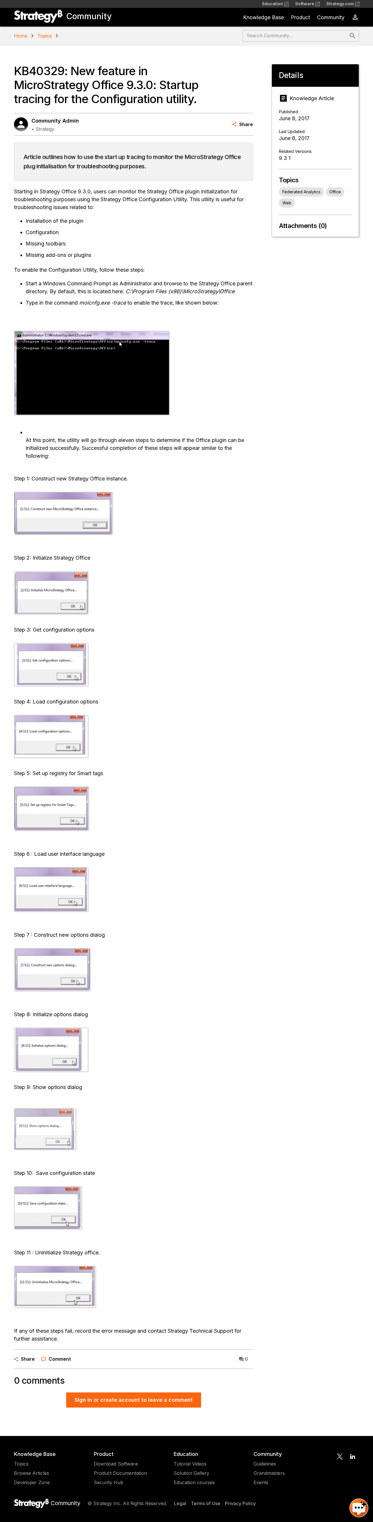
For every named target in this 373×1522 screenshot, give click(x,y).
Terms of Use (205, 1503)
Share (246, 124)
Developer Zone (32, 1482)
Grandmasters (269, 1473)
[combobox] (295, 36)
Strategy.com (340, 3)
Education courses (194, 1482)
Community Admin (55, 121)
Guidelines (265, 1464)
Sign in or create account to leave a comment (134, 1400)
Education (272, 3)
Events (261, 1482)
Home (20, 36)
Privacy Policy (240, 1503)
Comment (60, 1359)
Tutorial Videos (190, 1464)
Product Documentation (120, 1473)
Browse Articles (31, 1473)
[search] (352, 36)
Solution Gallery (191, 1473)
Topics (44, 36)
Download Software (116, 1464)
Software (304, 3)
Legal (180, 1503)
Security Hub (108, 1482)
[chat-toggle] (358, 1507)
